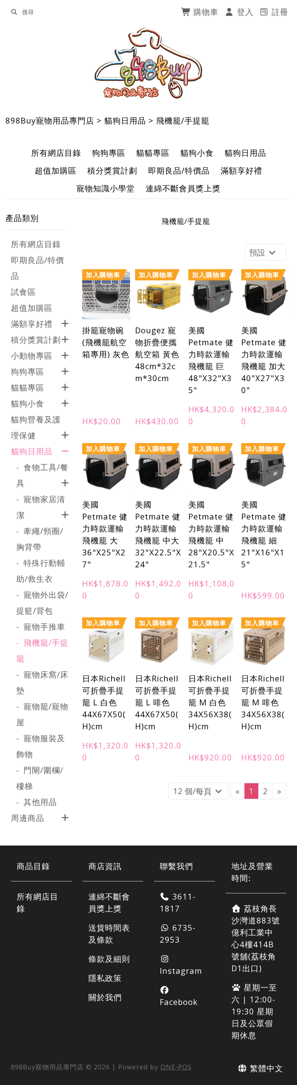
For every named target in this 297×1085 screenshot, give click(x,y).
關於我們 (105, 997)
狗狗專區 (108, 152)
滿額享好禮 (241, 170)
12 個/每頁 (193, 790)
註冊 (278, 11)
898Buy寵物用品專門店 (49, 120)
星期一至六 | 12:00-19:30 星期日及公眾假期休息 (254, 1011)
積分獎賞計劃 (112, 170)
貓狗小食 (197, 152)
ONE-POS (176, 1067)
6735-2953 (178, 933)
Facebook (179, 1001)
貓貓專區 (153, 152)
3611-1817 (178, 902)
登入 (244, 11)
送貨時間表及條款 (109, 933)
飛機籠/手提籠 (182, 120)
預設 (258, 252)
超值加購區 (55, 170)
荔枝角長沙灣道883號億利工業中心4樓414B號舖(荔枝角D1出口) (255, 938)
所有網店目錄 (56, 152)
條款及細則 (109, 958)
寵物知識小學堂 (105, 188)
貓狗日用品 (125, 120)
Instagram (181, 970)
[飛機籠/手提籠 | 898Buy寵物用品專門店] (148, 63)
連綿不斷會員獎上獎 (183, 188)
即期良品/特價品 (179, 170)
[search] (14, 12)
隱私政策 (105, 977)
